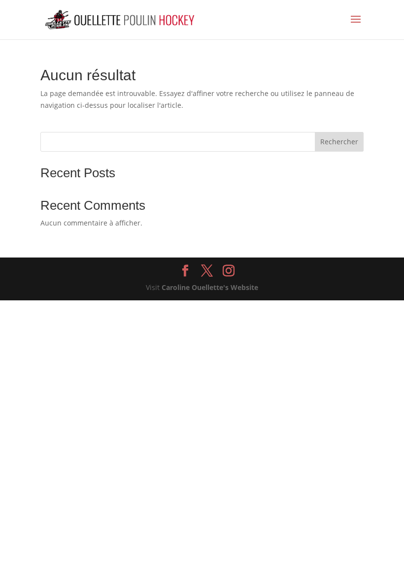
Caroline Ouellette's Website (210, 287)
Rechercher (339, 141)
